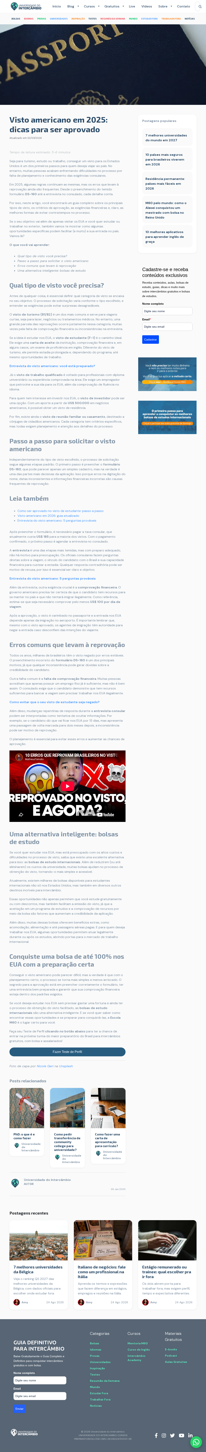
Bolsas (94, 1343)
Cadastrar (150, 339)
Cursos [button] (89, 6)
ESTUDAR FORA (149, 18)
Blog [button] (70, 6)
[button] (77, 6)
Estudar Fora (99, 1393)
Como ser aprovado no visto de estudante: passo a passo (61, 511)
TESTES (93, 18)
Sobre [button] (162, 6)
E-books (171, 1349)
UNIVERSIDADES (59, 18)
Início (57, 6)
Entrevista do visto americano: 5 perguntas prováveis (57, 520)
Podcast (171, 1355)
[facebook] (156, 1435)
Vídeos (146, 6)
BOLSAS (15, 18)
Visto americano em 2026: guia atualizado (48, 516)
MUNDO (133, 18)
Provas (95, 1356)
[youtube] (181, 1435)
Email (146, 319)
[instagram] (164, 1435)
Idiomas (95, 1349)
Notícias (96, 1406)
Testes (95, 1374)
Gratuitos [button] (111, 6)
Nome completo (153, 303)
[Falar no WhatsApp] (196, 1442)
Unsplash (66, 1066)
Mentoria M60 (138, 1343)
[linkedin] (190, 1435)
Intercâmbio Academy (136, 1358)
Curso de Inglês (139, 1349)
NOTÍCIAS (190, 18)
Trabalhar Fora (100, 1399)
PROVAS (41, 18)
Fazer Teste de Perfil (67, 1052)
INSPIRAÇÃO (78, 18)
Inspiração (97, 1368)
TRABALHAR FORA (171, 18)
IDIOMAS (28, 18)
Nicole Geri (45, 1066)
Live (132, 6)
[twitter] (172, 1435)
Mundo (95, 1387)
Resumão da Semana (104, 1381)
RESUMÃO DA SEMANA (112, 18)
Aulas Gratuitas (176, 1362)
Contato (183, 6)
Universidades (100, 1362)
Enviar (19, 1408)
